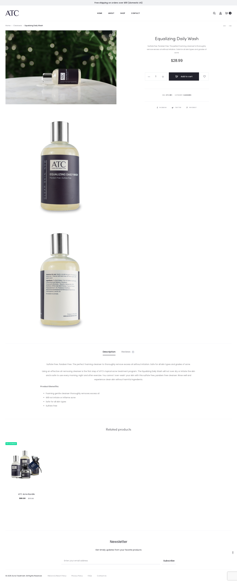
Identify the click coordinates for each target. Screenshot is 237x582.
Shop (122, 13)
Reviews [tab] (128, 351)
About (111, 13)
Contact (135, 13)
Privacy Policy (77, 576)
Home (99, 13)
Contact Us (101, 576)
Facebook (163, 107)
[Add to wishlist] (204, 76)
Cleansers (17, 25)
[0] (226, 13)
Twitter (178, 107)
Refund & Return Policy (57, 576)
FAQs (90, 576)
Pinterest (193, 107)
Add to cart (186, 76)
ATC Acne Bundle (26, 494)
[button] (149, 76)
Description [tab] (109, 351)
